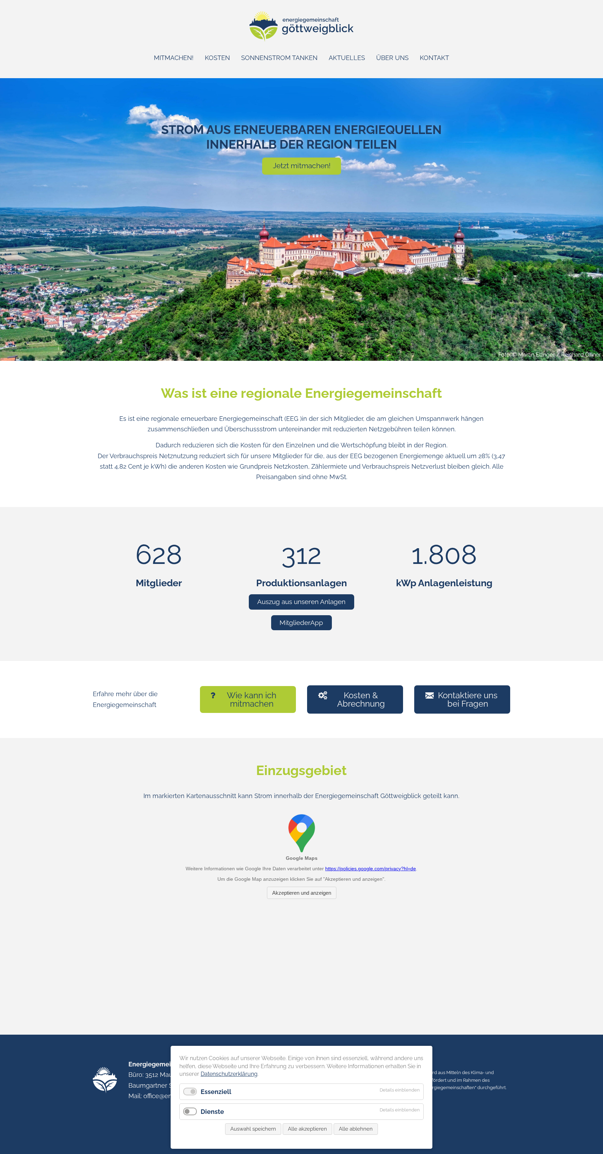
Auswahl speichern (253, 1129)
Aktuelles (347, 57)
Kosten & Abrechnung (361, 699)
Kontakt (434, 57)
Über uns (392, 57)
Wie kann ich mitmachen (251, 699)
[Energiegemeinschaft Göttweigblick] (302, 40)
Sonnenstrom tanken (279, 57)
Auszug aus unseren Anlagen (301, 601)
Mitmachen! (174, 57)
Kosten (217, 57)
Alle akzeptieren (307, 1129)
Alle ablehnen (356, 1129)
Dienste (212, 1111)
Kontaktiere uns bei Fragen (468, 699)
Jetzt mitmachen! (301, 166)
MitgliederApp (301, 622)
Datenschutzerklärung (229, 1074)
